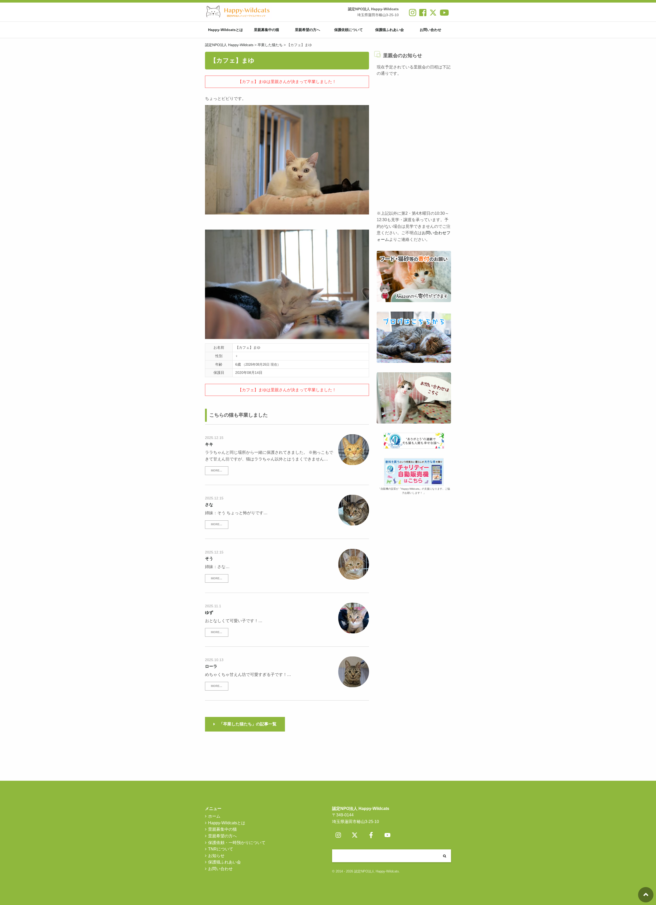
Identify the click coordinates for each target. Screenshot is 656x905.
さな (209, 504)
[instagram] (338, 835)
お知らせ (216, 855)
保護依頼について (348, 30)
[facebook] (422, 14)
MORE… (216, 470)
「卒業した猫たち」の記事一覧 (247, 724)
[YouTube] (387, 835)
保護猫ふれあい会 (389, 30)
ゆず (209, 612)
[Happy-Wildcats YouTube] (444, 14)
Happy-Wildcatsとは (225, 30)
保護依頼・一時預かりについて (236, 842)
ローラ (211, 666)
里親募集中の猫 (266, 30)
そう (209, 558)
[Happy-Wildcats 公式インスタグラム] (412, 14)
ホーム (214, 816)
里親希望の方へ (307, 30)
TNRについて (220, 849)
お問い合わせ (430, 30)
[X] (433, 14)
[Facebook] (371, 835)
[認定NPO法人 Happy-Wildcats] (238, 12)
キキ (209, 444)
